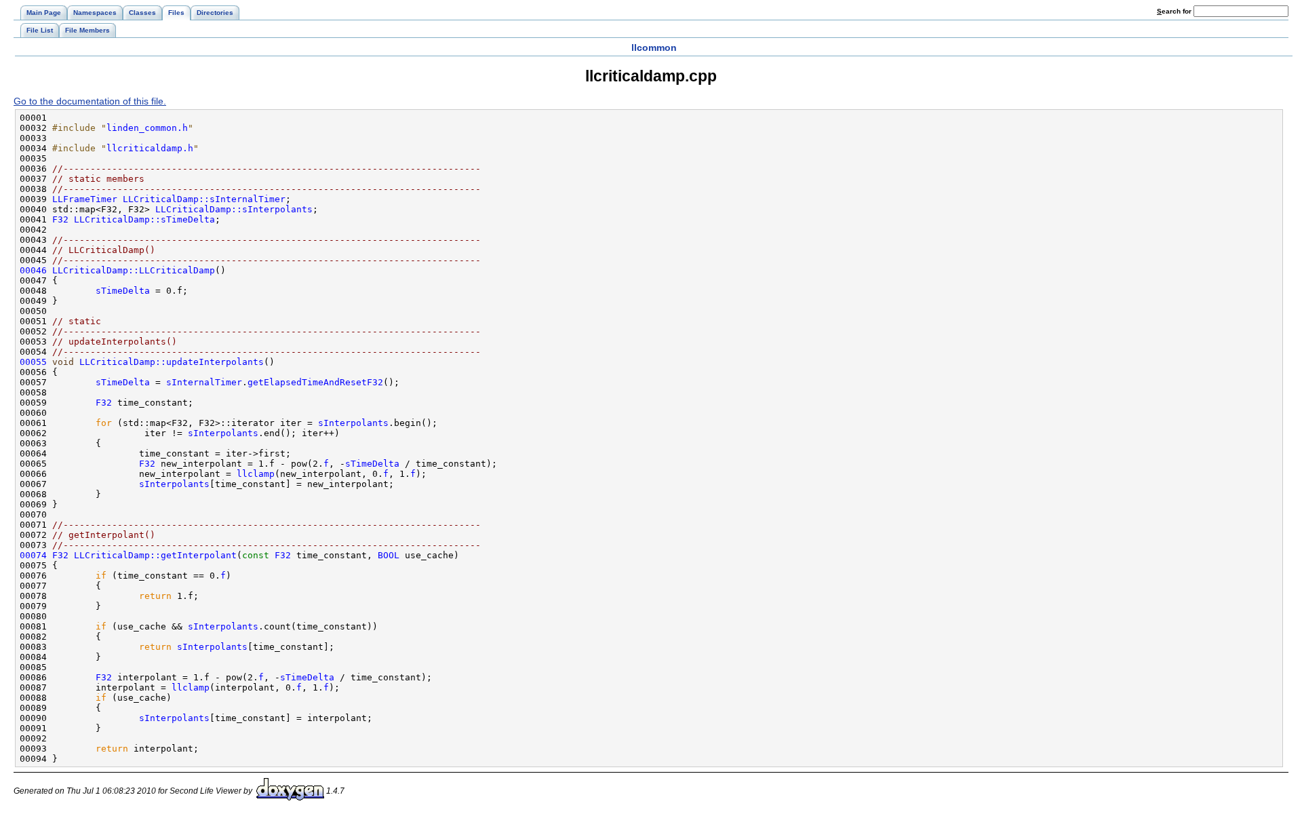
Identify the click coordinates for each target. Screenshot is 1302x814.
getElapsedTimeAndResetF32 (315, 382)
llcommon (654, 47)
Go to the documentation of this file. (90, 101)
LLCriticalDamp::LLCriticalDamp (133, 270)
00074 (33, 555)
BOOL (388, 555)
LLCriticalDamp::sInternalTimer (204, 199)
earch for (1175, 11)
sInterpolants (353, 423)
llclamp (256, 474)
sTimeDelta (123, 291)
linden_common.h (147, 128)
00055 (33, 362)
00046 (33, 270)
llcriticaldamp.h (149, 148)
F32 (60, 219)
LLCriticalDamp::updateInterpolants (171, 362)
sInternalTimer (204, 382)
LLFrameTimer (84, 199)
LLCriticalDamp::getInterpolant (155, 555)
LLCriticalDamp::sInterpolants (234, 209)
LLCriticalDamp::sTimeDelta (144, 219)
